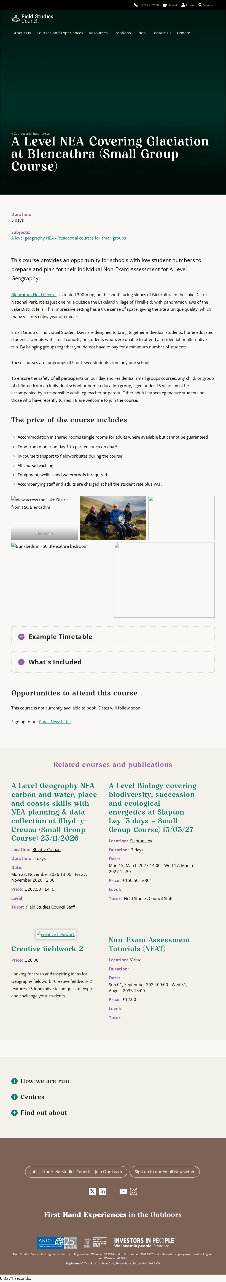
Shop (141, 32)
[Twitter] (92, 1191)
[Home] (32, 19)
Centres (32, 1098)
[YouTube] (123, 1191)
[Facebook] (113, 1191)
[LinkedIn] (102, 1191)
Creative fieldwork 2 (47, 949)
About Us (22, 32)
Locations (122, 32)
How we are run (45, 1082)
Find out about (44, 1113)
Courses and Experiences (60, 32)
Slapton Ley (141, 840)
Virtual (136, 959)
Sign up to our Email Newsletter (165, 1171)
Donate (183, 32)
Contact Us (161, 32)
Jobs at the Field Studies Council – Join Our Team (76, 1171)
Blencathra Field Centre (34, 294)
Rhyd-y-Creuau (47, 849)
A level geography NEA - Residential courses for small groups (68, 238)
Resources (98, 32)
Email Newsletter (55, 721)
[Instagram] (133, 1191)
